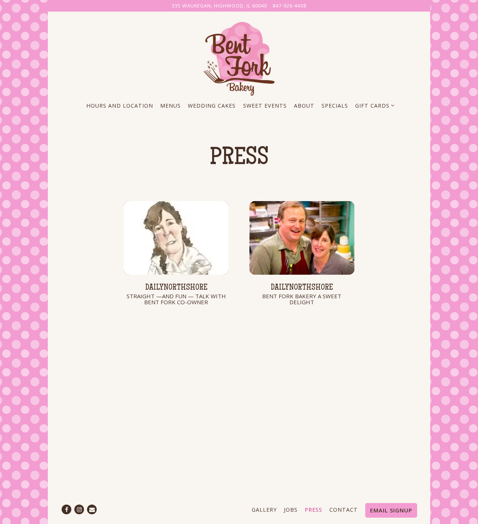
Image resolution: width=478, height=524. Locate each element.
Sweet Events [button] (265, 105)
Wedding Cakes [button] (212, 105)
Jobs (291, 509)
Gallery (264, 509)
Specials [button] (335, 105)
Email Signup (391, 510)
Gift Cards (373, 105)
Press (313, 509)
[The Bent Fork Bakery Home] (239, 57)
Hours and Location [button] (119, 105)
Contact (343, 509)
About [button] (304, 105)
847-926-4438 (289, 5)
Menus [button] (170, 105)
